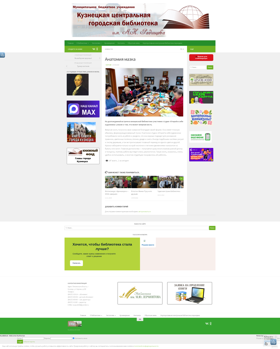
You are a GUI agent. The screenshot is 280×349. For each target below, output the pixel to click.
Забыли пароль (29, 341)
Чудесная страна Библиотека (169, 191)
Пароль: (47, 338)
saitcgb (108, 65)
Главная (71, 43)
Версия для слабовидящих (201, 57)
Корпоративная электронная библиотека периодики (162, 43)
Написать (76, 263)
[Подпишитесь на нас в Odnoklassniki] (97, 49)
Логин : (19, 338)
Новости (109, 49)
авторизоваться (144, 211)
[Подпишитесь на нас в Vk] (93, 49)
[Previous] (109, 92)
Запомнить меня (81, 338)
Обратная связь (134, 43)
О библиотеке (82, 43)
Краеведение (110, 43)
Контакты (121, 43)
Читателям (96, 43)
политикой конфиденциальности (146, 346)
